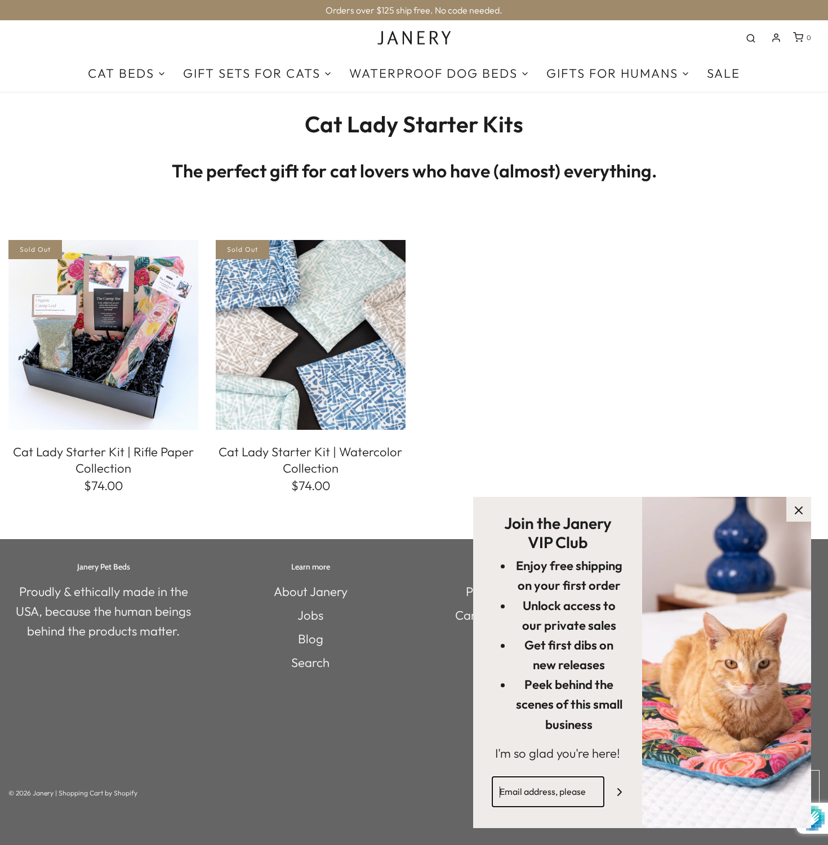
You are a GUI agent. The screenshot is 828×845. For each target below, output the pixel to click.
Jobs (310, 615)
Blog (310, 639)
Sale (723, 73)
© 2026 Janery (31, 793)
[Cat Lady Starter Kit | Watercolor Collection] (311, 335)
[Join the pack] (619, 791)
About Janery (311, 591)
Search (310, 662)
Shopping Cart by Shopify (98, 793)
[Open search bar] (751, 38)
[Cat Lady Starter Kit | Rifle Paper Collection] (103, 335)
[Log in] (776, 38)
